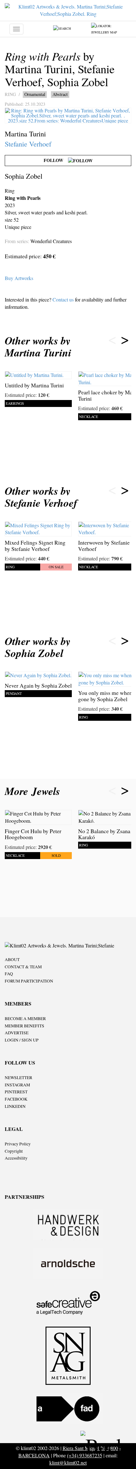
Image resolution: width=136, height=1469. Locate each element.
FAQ (9, 973)
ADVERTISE (16, 1033)
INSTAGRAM (17, 1085)
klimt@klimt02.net (68, 1462)
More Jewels (34, 791)
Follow (56, 160)
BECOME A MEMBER (25, 1018)
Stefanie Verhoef (28, 143)
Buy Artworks (19, 278)
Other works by (38, 346)
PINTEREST (16, 1092)
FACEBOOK (16, 1099)
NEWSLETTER (18, 1077)
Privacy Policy (18, 1144)
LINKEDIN (15, 1106)
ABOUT (12, 959)
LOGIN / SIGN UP (22, 1040)
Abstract (60, 94)
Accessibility (16, 1158)
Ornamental (34, 94)
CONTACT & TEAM (23, 967)
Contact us (63, 299)
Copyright (14, 1151)
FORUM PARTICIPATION (29, 981)
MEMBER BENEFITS (24, 1026)
